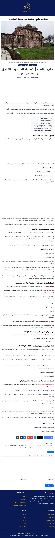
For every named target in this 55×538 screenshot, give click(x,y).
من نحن (24, 496)
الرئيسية (43, 62)
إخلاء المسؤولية (50, 517)
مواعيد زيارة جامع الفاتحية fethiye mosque (42, 125)
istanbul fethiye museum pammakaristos (44, 427)
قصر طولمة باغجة (49, 257)
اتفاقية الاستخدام (50, 520)
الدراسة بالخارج (22, 526)
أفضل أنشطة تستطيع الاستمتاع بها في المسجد (41, 123)
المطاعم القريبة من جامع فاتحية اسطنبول (42, 130)
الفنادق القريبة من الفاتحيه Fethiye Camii (42, 128)
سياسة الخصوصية (49, 514)
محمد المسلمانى (34, 77)
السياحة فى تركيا (37, 62)
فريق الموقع (23, 499)
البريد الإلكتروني (50, 479)
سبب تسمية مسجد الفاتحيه (45, 122)
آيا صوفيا (52, 311)
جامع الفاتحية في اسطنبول (45, 120)
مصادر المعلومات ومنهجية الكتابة (18, 505)
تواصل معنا (51, 526)
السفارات (24, 523)
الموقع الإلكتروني (23, 479)
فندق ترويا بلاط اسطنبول (45, 349)
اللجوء (25, 517)
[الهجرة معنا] (27, 8)
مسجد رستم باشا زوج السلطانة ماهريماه (44, 175)
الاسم (52, 473)
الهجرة (24, 514)
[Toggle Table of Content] (50, 118)
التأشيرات (24, 520)
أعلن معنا (51, 523)
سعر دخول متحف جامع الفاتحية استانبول (43, 126)
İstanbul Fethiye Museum (47, 431)
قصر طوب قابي (50, 253)
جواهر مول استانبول (49, 376)
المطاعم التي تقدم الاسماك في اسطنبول (38, 390)
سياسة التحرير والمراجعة (20, 502)
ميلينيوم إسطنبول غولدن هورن (47, 359)
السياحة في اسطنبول (23, 65)
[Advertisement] (27, 90)
